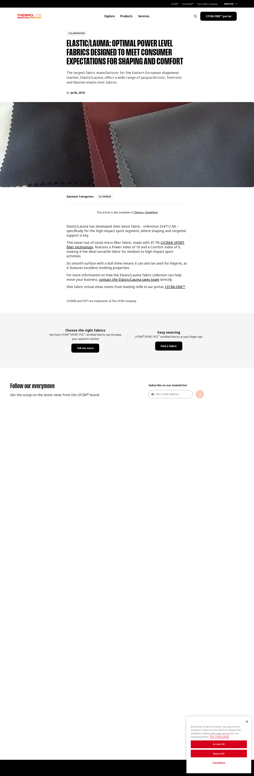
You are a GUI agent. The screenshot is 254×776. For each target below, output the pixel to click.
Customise (219, 762)
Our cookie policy (219, 736)
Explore (110, 16)
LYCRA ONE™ (175, 286)
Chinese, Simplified (146, 212)
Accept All (219, 744)
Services (143, 16)
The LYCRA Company (207, 4)
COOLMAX (187, 4)
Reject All (219, 753)
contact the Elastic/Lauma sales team (129, 279)
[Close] (247, 721)
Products (126, 16)
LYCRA (174, 4)
